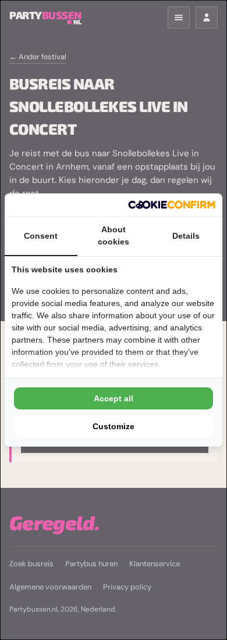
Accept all (113, 398)
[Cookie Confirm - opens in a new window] (171, 204)
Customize (113, 426)
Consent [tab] (41, 235)
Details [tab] (186, 235)
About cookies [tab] (113, 235)
